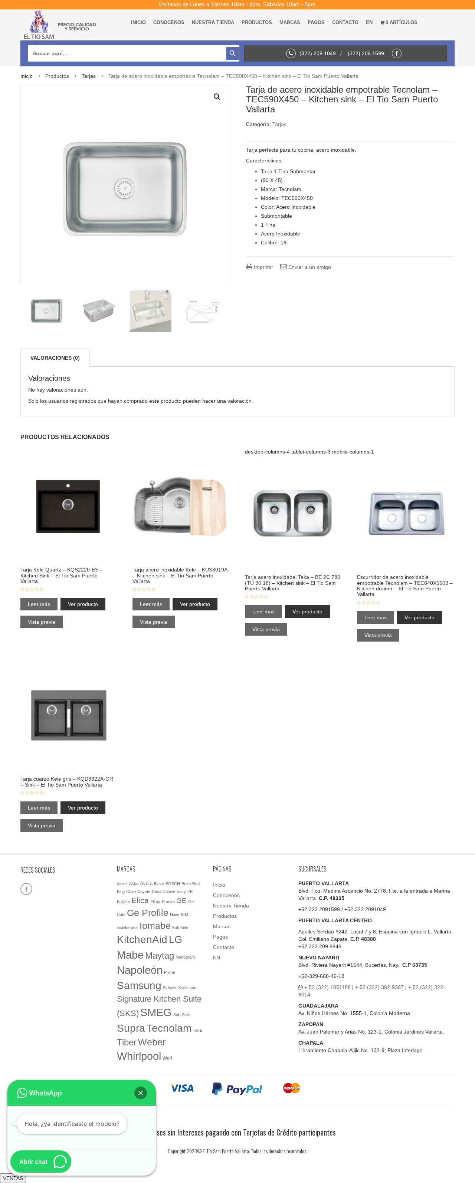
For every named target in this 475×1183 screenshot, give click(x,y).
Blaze (159, 884)
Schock (170, 987)
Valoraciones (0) (55, 358)
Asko (133, 884)
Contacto (345, 22)
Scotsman (187, 987)
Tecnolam (169, 1028)
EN (369, 22)
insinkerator (127, 927)
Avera (146, 883)
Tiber (127, 1042)
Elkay (155, 901)
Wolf (167, 1058)
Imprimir (262, 267)
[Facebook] (398, 53)
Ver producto (83, 604)
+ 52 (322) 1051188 (327, 987)
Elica (140, 900)
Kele (184, 927)
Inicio (138, 22)
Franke (168, 901)
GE (181, 900)
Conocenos (168, 22)
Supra (131, 1028)
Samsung (139, 985)
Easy (181, 891)
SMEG (156, 1012)
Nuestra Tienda (213, 22)
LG (175, 939)
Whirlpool (139, 1056)
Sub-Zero (181, 1014)
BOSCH (173, 884)
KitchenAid (142, 939)
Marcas (289, 22)
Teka (197, 1030)
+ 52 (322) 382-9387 (379, 987)
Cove (131, 891)
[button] (217, 96)
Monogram (185, 957)
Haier (175, 914)
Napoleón (140, 970)
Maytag (159, 955)
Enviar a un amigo (309, 267)
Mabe (130, 955)
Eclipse (123, 901)
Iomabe (155, 926)
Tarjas (89, 76)
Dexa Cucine (163, 891)
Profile (169, 972)
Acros (122, 884)
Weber (152, 1042)
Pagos (316, 22)
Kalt (175, 927)
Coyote (143, 891)
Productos (257, 22)
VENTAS (13, 1178)
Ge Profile (147, 912)
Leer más (39, 604)
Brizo (186, 884)
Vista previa (41, 622)
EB (190, 891)
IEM (184, 914)
